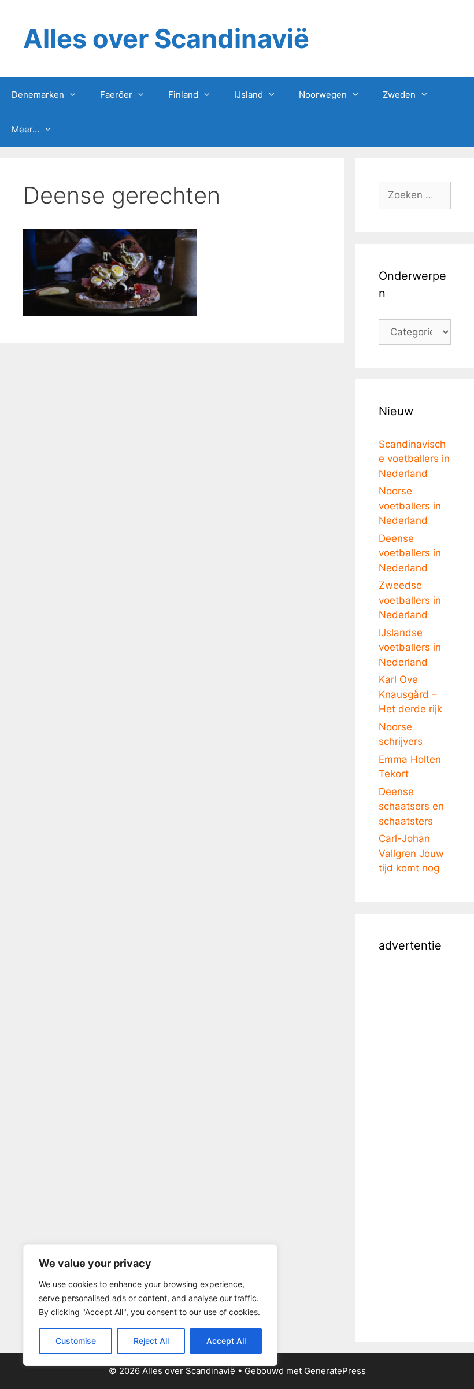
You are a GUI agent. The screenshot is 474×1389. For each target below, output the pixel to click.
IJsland (248, 94)
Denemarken (38, 94)
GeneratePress (335, 1370)
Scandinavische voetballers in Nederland (414, 458)
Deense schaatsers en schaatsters (411, 806)
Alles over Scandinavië (166, 38)
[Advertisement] (415, 1144)
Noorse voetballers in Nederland (410, 505)
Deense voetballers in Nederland (410, 553)
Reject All (151, 1341)
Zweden (399, 94)
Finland (183, 94)
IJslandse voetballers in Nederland (410, 647)
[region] (150, 1305)
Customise (75, 1341)
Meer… (25, 129)
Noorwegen (323, 94)
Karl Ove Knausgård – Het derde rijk (410, 694)
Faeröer (116, 94)
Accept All (226, 1341)
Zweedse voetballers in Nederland (410, 599)
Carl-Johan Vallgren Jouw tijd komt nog (411, 853)
